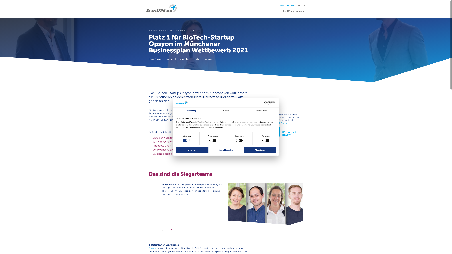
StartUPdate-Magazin (293, 11)
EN (304, 5)
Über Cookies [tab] (261, 111)
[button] (171, 230)
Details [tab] (226, 111)
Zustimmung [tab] (191, 111)
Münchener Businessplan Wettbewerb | (168, 30)
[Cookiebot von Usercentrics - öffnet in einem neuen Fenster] (266, 103)
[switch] (212, 140)
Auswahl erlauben (226, 150)
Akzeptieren (260, 150)
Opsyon (152, 248)
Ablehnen (192, 150)
